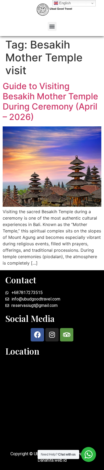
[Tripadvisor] (66, 334)
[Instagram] (52, 334)
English (64, 3)
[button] (52, 26)
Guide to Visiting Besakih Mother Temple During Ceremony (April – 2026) (50, 101)
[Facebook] (37, 334)
